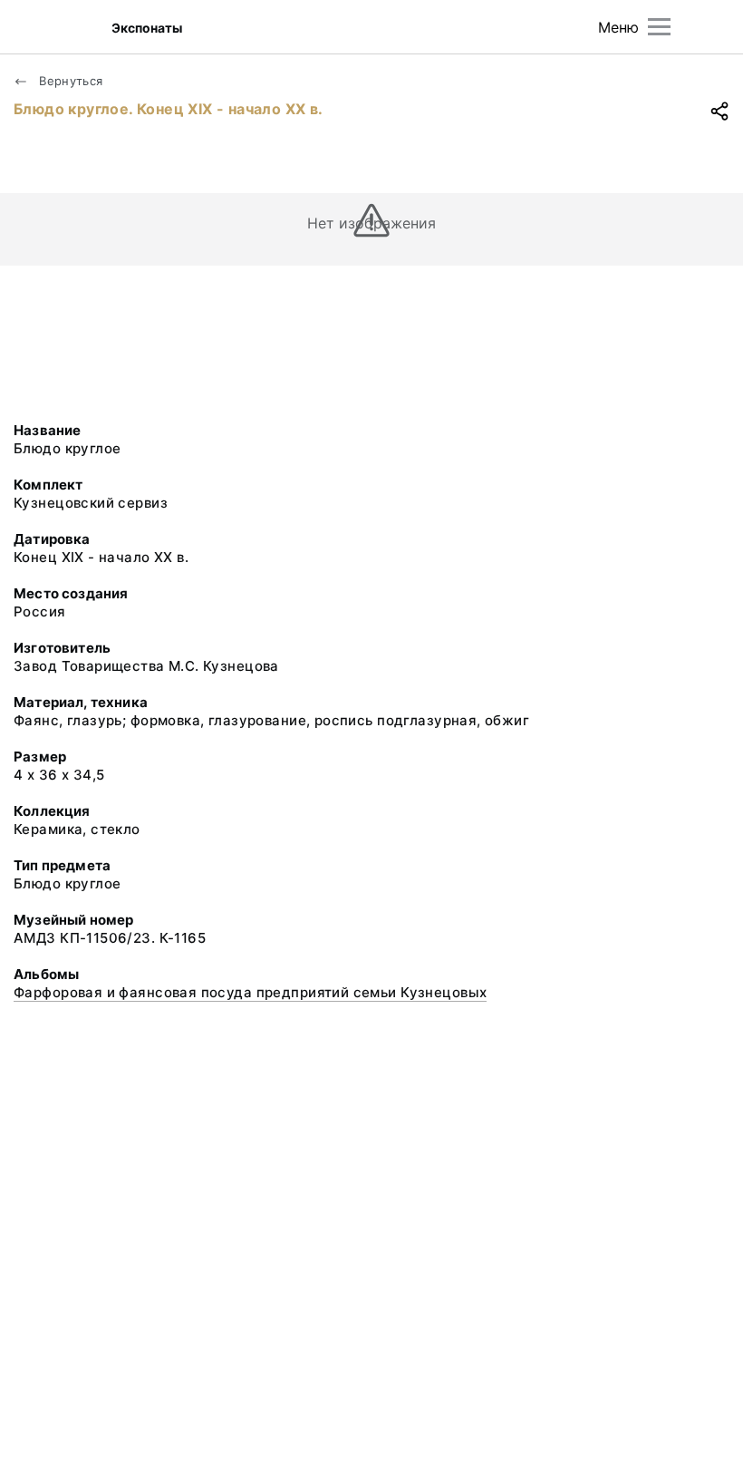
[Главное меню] (659, 26)
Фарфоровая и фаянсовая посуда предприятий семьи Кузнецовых (250, 992)
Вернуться (69, 80)
